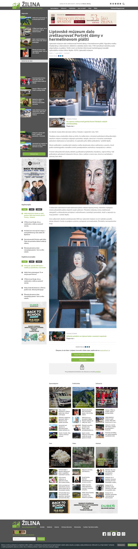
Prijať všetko (132, 545)
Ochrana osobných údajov (50, 547)
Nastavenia (121, 545)
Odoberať (81, 281)
